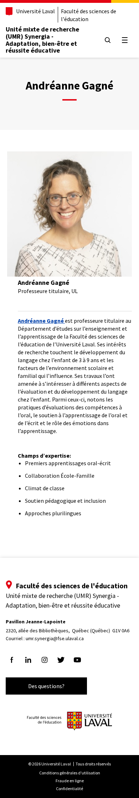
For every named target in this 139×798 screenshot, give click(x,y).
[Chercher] (107, 40)
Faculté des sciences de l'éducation (88, 15)
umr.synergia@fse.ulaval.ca (55, 638)
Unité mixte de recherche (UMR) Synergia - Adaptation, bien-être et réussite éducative (42, 39)
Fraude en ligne (70, 780)
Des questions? (46, 686)
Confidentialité (69, 788)
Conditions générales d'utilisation (69, 772)
